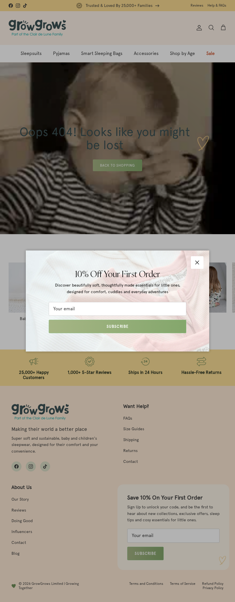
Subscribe (117, 326)
